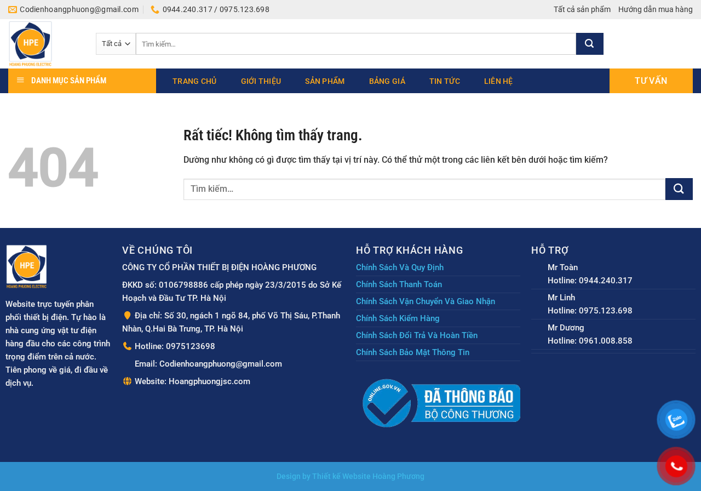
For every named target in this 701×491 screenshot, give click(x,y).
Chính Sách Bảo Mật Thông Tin (412, 352)
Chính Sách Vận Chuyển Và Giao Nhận (425, 301)
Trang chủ (195, 81)
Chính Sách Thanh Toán (399, 284)
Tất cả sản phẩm (582, 9)
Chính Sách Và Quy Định (400, 267)
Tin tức (444, 81)
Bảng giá (387, 81)
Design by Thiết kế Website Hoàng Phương (350, 476)
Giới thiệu (261, 81)
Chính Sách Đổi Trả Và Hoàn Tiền (417, 335)
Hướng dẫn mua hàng (655, 9)
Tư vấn (651, 81)
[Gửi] (590, 44)
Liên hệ (498, 81)
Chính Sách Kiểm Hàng (398, 318)
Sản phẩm (324, 81)
